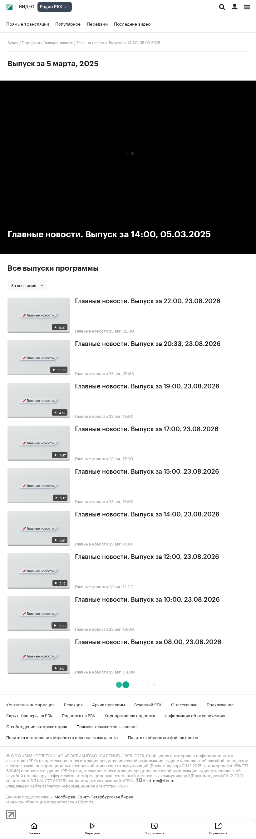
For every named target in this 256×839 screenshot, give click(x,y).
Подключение (220, 704)
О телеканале (184, 704)
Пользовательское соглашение (106, 726)
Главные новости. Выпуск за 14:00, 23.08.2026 (147, 514)
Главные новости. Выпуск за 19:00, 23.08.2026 (147, 386)
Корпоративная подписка (130, 715)
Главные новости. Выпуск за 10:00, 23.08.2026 (147, 600)
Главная (34, 832)
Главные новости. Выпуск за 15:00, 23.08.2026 (147, 472)
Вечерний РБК (148, 704)
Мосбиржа (65, 796)
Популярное (68, 23)
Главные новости (58, 42)
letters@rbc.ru (160, 780)
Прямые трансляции (27, 23)
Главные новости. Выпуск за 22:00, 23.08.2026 (147, 301)
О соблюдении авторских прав (36, 726)
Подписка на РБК (78, 715)
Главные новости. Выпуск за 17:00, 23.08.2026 (147, 429)
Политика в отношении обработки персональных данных (62, 737)
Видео (26, 7)
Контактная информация (30, 704)
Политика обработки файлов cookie (163, 737)
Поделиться (218, 832)
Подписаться (154, 832)
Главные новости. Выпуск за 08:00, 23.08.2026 (148, 642)
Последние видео (132, 23)
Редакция (73, 704)
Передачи (97, 23)
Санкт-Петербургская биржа (105, 796)
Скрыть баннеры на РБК (29, 715)
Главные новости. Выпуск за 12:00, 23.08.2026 (147, 557)
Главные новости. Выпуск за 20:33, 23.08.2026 (148, 344)
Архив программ (108, 704)
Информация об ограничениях (195, 715)
